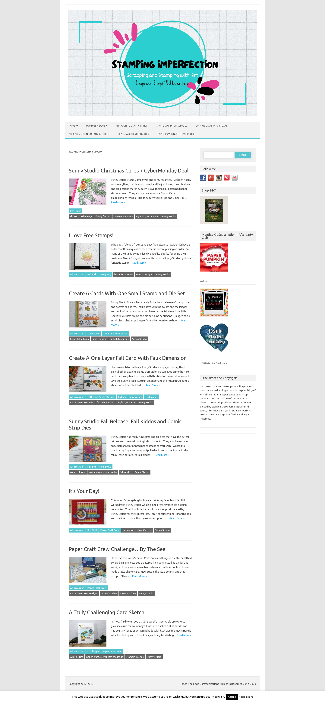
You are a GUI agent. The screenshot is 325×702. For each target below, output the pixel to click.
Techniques (93, 333)
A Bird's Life (76, 656)
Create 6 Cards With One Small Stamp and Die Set (127, 293)
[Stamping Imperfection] (162, 115)
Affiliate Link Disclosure (214, 363)
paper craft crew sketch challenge (104, 656)
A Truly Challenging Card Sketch (106, 612)
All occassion (77, 274)
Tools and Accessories (115, 333)
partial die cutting (119, 339)
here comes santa (123, 216)
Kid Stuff (92, 530)
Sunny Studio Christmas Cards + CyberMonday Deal (129, 170)
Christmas (75, 211)
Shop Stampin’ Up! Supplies (171, 125)
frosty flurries (103, 216)
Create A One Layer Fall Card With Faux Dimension (128, 358)
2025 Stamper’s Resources (133, 134)
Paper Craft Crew (109, 530)
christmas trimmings (81, 216)
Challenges (93, 651)
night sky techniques (147, 216)
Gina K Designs (144, 274)
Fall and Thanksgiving (99, 274)
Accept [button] (232, 696)
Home (72, 125)
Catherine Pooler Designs (101, 397)
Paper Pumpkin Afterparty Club (176, 134)
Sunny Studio (169, 216)
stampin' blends (135, 656)
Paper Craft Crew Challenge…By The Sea (117, 549)
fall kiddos (125, 472)
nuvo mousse (99, 339)
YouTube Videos (95, 125)
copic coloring (78, 472)
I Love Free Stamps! (91, 235)
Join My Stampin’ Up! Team (211, 125)
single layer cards (126, 402)
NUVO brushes (109, 593)
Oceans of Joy (128, 593)
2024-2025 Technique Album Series (89, 134)
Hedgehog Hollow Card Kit (137, 530)
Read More (245, 696)
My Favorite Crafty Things (131, 125)
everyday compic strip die (103, 472)
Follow (203, 281)
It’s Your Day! (84, 491)
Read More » (118, 202)
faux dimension (105, 402)
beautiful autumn (123, 274)
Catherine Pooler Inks (81, 402)
